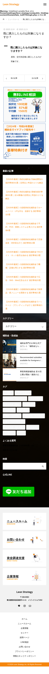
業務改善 (29, 404)
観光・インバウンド (14, 421)
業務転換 (9, 410)
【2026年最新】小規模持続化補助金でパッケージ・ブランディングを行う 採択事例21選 (23, 305)
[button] (24, 48)
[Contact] (30, 605)
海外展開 (23, 410)
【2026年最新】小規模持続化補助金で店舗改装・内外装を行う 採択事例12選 (23, 241)
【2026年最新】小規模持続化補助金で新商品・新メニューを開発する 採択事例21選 (23, 291)
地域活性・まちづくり (14, 399)
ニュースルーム (24, 623)
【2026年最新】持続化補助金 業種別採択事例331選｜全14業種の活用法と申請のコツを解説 (24, 195)
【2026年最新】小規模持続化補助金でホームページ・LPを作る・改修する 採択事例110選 (23, 210)
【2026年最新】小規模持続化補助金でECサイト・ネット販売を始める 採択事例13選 (24, 253)
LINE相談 (25, 642)
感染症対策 (35, 399)
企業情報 (24, 628)
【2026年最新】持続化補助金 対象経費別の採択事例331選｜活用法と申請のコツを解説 (24, 181)
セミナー (24, 633)
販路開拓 (9, 433)
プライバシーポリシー (24, 651)
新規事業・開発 (12, 404)
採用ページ (24, 637)
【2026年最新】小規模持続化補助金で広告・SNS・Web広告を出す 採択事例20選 (23, 278)
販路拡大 (32, 427)
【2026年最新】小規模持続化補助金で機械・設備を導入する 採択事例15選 (22, 266)
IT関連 (8, 393)
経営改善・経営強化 (33, 416)
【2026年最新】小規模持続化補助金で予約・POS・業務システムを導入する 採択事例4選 (23, 226)
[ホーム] (3, 19)
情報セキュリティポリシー (24, 656)
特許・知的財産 (12, 416)
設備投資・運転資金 (14, 427)
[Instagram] (24, 605)
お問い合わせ (24, 647)
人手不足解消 (23, 393)
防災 (21, 433)
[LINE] (19, 605)
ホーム (24, 619)
